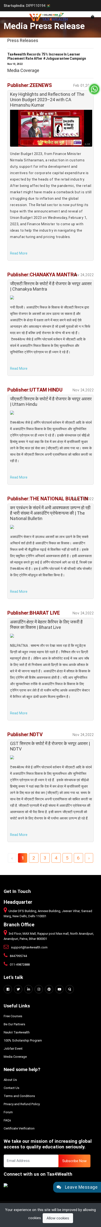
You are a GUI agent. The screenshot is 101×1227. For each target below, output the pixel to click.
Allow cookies (58, 1218)
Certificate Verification (19, 1128)
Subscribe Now (74, 1161)
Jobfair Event (13, 1048)
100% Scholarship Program (23, 1040)
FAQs (7, 1120)
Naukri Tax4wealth (17, 1032)
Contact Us (11, 1088)
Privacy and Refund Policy (22, 1104)
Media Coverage (15, 1056)
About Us (10, 1080)
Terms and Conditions (19, 1096)
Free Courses (13, 1016)
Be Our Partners (14, 1024)
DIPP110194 (25, 6)
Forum (8, 1112)
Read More (18, 253)
